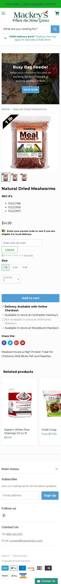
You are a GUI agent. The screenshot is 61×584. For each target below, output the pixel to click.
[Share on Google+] (16, 342)
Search (5, 555)
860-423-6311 (14, 534)
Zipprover (28, 255)
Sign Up (50, 495)
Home (6, 109)
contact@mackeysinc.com (26, 540)
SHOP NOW (30, 89)
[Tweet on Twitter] (10, 342)
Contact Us (47, 581)
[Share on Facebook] (4, 342)
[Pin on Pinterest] (22, 342)
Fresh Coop (49, 429)
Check (9, 249)
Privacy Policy (20, 555)
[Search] (55, 29)
